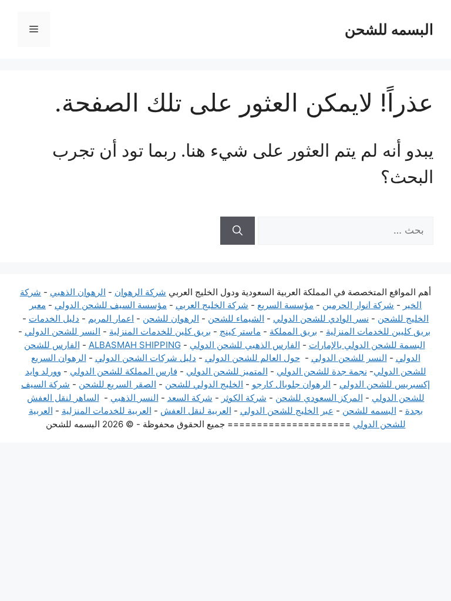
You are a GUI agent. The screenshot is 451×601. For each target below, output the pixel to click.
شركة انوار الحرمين (358, 304)
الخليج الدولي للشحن (204, 384)
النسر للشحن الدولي (62, 331)
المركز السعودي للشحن (319, 397)
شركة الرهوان (140, 292)
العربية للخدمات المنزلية (107, 410)
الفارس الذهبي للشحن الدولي (245, 344)
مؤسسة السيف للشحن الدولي (111, 304)
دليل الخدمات (54, 318)
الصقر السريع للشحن (117, 384)
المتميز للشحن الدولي (227, 371)
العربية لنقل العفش (195, 410)
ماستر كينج (240, 331)
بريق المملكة (293, 331)
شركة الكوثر (244, 397)
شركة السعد (190, 397)
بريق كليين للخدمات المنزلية (378, 331)
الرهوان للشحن (171, 318)
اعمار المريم (111, 318)
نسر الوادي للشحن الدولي (321, 318)
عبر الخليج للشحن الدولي (287, 410)
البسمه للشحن (389, 29)
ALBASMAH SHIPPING (135, 344)
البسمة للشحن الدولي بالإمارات (367, 344)
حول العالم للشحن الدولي (252, 357)
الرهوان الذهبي (78, 292)
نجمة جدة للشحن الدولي (322, 371)
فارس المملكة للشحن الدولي (123, 371)
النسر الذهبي (134, 397)
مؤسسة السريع (285, 304)
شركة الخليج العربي (212, 304)
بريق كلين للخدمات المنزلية (160, 331)
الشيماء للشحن (236, 318)
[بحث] (237, 231)
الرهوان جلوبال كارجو (291, 384)
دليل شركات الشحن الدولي (145, 357)
